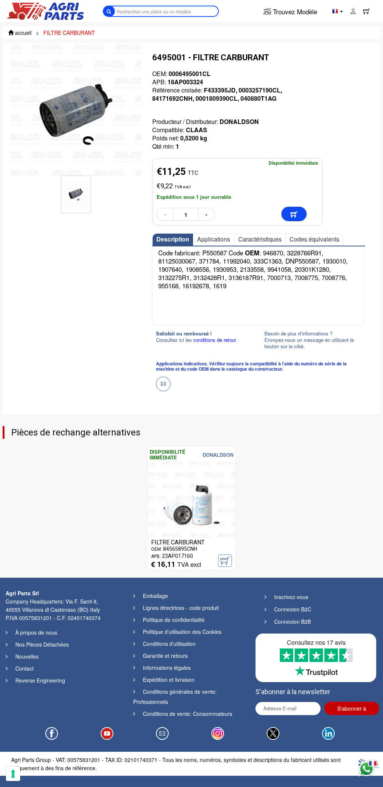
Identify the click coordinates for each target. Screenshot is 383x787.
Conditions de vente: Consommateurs (187, 713)
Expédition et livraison (168, 679)
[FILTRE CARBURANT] (191, 504)
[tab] (173, 240)
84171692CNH (172, 98)
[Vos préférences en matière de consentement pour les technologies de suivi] (13, 774)
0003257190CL (260, 90)
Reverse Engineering (40, 680)
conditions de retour (215, 339)
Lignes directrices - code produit (181, 607)
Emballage (155, 595)
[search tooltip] (109, 11)
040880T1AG (258, 98)
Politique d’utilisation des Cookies (182, 631)
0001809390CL (217, 98)
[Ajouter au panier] (294, 214)
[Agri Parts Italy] (45, 10)
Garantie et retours (165, 655)
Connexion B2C (292, 609)
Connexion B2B (292, 621)
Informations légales (167, 667)
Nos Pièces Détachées (42, 644)
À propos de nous (36, 632)
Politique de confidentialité (174, 619)
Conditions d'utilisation (169, 643)
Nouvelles (27, 656)
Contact (24, 668)
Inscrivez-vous (291, 597)
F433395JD (220, 90)
